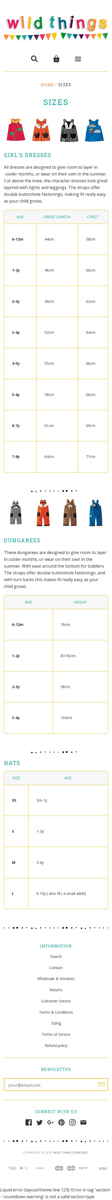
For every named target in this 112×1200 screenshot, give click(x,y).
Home (47, 84)
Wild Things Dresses (70, 1152)
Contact (56, 967)
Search (56, 956)
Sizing (56, 1023)
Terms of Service (56, 1034)
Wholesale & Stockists (56, 978)
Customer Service (56, 1000)
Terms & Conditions (56, 1012)
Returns (56, 989)
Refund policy (56, 1045)
